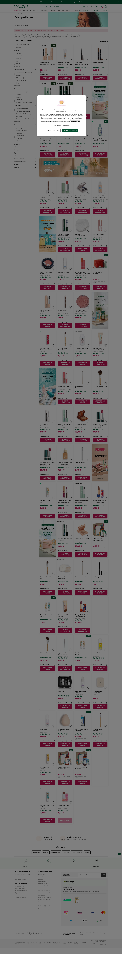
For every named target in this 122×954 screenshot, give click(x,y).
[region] (61, 115)
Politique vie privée (75, 121)
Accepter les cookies (70, 130)
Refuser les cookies (53, 130)
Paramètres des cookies (62, 125)
